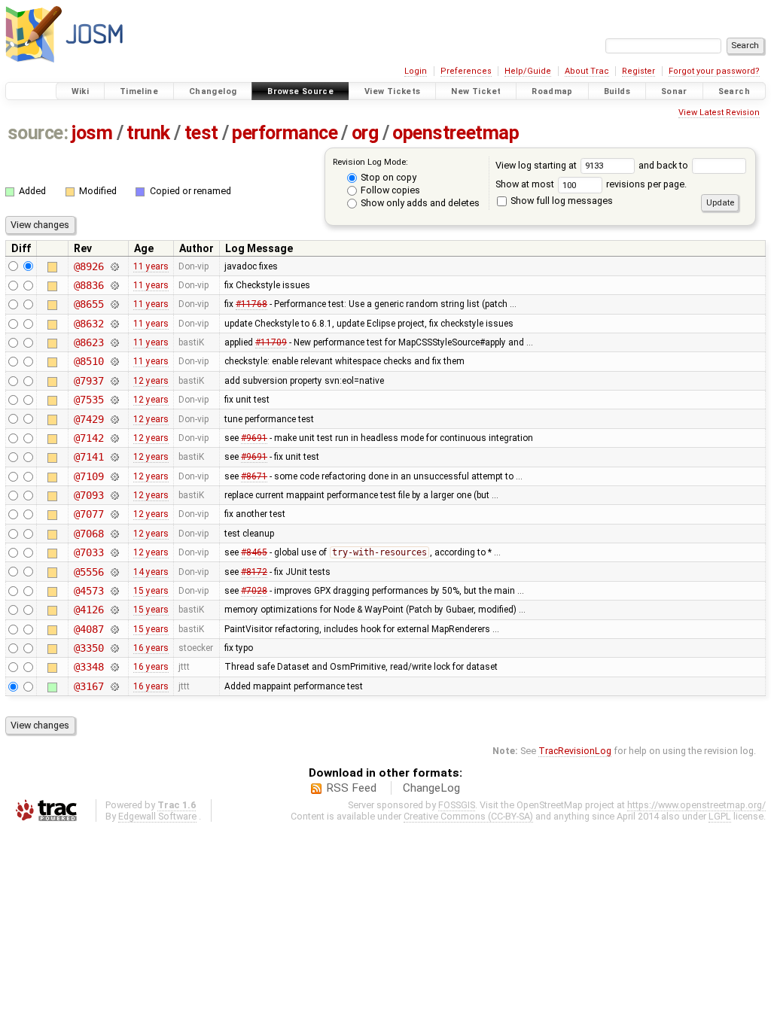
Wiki (81, 91)
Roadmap (552, 91)
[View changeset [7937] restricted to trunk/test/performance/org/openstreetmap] (114, 381)
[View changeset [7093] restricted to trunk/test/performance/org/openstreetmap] (114, 495)
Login (415, 71)
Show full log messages (560, 200)
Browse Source (300, 91)
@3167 (88, 686)
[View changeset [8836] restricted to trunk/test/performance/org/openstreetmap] (114, 285)
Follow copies (389, 190)
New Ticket (476, 91)
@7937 (88, 381)
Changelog (212, 91)
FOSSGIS (456, 805)
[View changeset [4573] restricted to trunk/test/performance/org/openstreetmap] (114, 591)
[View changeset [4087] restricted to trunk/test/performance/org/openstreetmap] (114, 629)
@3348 (88, 667)
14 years (151, 572)
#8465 (254, 552)
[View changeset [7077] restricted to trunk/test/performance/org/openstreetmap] (114, 514)
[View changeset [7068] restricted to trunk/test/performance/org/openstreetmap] (114, 534)
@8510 (88, 361)
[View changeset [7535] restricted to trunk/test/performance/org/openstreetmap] (114, 400)
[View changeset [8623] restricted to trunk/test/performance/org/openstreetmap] (114, 342)
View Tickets (392, 91)
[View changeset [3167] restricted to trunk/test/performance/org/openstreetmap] (114, 686)
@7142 (88, 438)
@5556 (88, 572)
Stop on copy (387, 177)
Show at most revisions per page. (591, 184)
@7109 (88, 476)
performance (284, 133)
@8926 (88, 266)
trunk (148, 133)
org (365, 133)
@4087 (88, 629)
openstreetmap (455, 133)
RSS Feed (351, 788)
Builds (617, 91)
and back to (664, 165)
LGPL (720, 816)
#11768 (251, 304)
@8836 (88, 285)
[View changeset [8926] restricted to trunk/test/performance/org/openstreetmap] (114, 266)
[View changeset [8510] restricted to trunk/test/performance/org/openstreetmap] (114, 361)
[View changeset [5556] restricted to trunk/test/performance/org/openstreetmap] (114, 572)
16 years (151, 648)
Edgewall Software (157, 816)
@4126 (88, 610)
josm (92, 133)
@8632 (88, 324)
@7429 (88, 419)
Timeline (139, 91)
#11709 (271, 342)
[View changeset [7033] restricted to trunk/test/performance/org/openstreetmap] (114, 552)
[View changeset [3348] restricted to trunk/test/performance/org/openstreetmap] (114, 667)
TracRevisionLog (574, 750)
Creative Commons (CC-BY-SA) (468, 816)
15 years (151, 590)
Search (734, 91)
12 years (151, 381)
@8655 (88, 304)
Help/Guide (527, 71)
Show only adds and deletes (419, 202)
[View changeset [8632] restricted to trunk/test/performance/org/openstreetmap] (114, 324)
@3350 (88, 648)
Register (638, 71)
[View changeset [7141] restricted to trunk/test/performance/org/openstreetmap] (114, 457)
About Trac (587, 71)
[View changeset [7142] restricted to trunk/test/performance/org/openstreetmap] (114, 438)
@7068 (88, 534)
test (201, 133)
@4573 (88, 591)
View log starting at (537, 165)
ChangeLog (431, 788)
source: (38, 133)
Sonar (674, 91)
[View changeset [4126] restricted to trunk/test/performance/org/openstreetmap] (114, 610)
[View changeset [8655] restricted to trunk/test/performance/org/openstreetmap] (114, 304)
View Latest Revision (719, 112)
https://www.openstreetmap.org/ (696, 805)
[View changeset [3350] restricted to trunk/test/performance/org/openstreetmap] (114, 648)
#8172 (254, 572)
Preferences (466, 71)
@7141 (88, 457)
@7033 (88, 552)
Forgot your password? (714, 71)
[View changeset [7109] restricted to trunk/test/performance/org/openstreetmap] (114, 476)
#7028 (254, 590)
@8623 (88, 342)
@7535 (88, 400)
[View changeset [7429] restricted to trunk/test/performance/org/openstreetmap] (114, 419)
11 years (151, 266)
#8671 (254, 476)
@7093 (88, 495)
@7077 (88, 514)
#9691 (254, 438)
